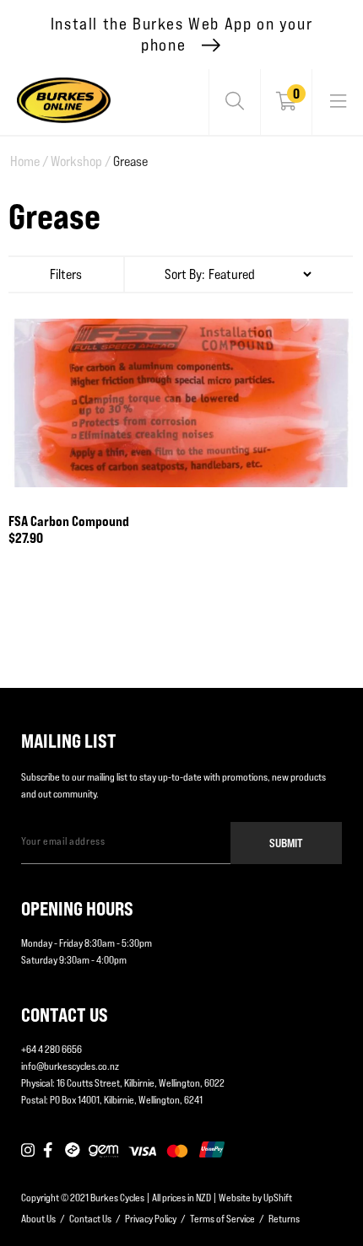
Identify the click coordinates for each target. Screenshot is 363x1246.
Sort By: (185, 274)
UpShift (277, 1197)
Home (29, 161)
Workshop (81, 161)
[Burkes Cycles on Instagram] (28, 1150)
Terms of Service (222, 1218)
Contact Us (90, 1218)
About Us (38, 1218)
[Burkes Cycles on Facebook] (50, 1150)
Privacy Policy (150, 1218)
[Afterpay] (72, 1150)
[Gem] (103, 1150)
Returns (284, 1218)
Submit (286, 842)
